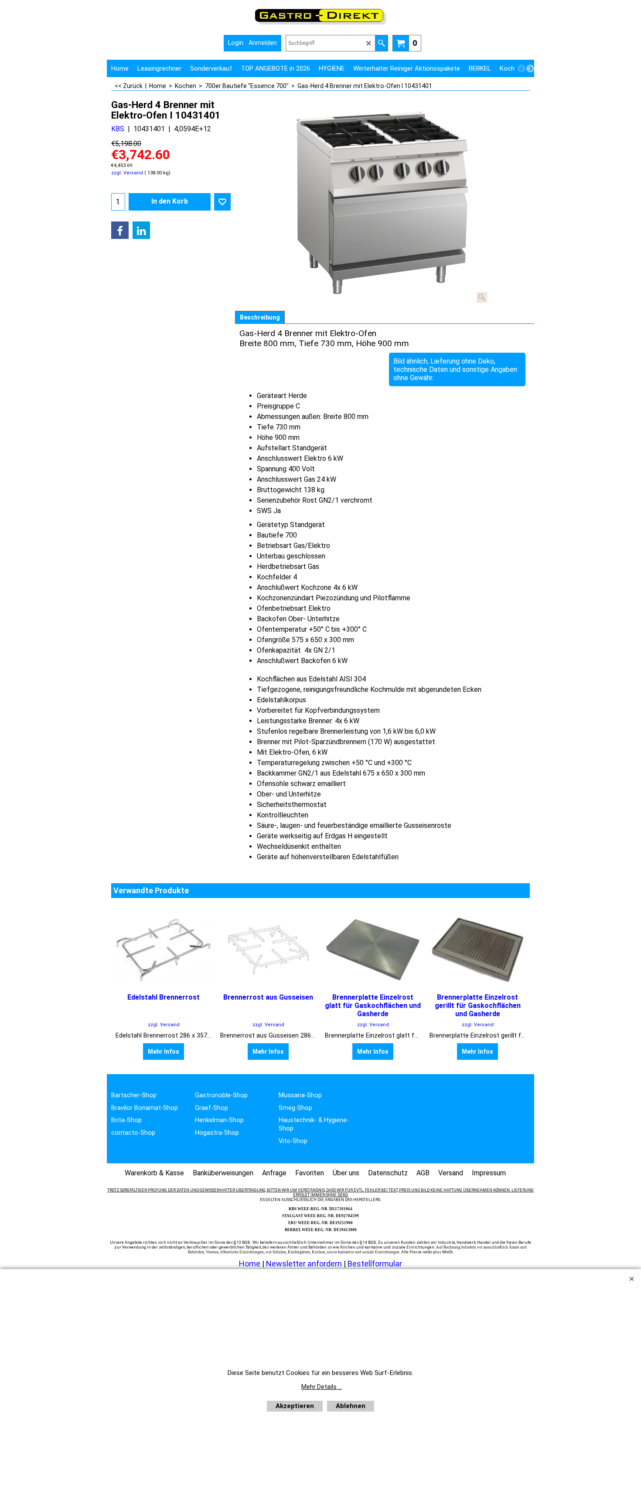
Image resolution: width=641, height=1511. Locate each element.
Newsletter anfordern (305, 1263)
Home (249, 1263)
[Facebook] (120, 230)
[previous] (521, 68)
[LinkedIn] (141, 230)
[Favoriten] (222, 202)
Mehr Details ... (321, 1386)
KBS (117, 129)
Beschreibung (260, 317)
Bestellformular (375, 1263)
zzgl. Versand (127, 173)
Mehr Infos (163, 1051)
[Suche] (381, 43)
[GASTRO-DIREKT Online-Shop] (320, 24)
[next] (530, 68)
